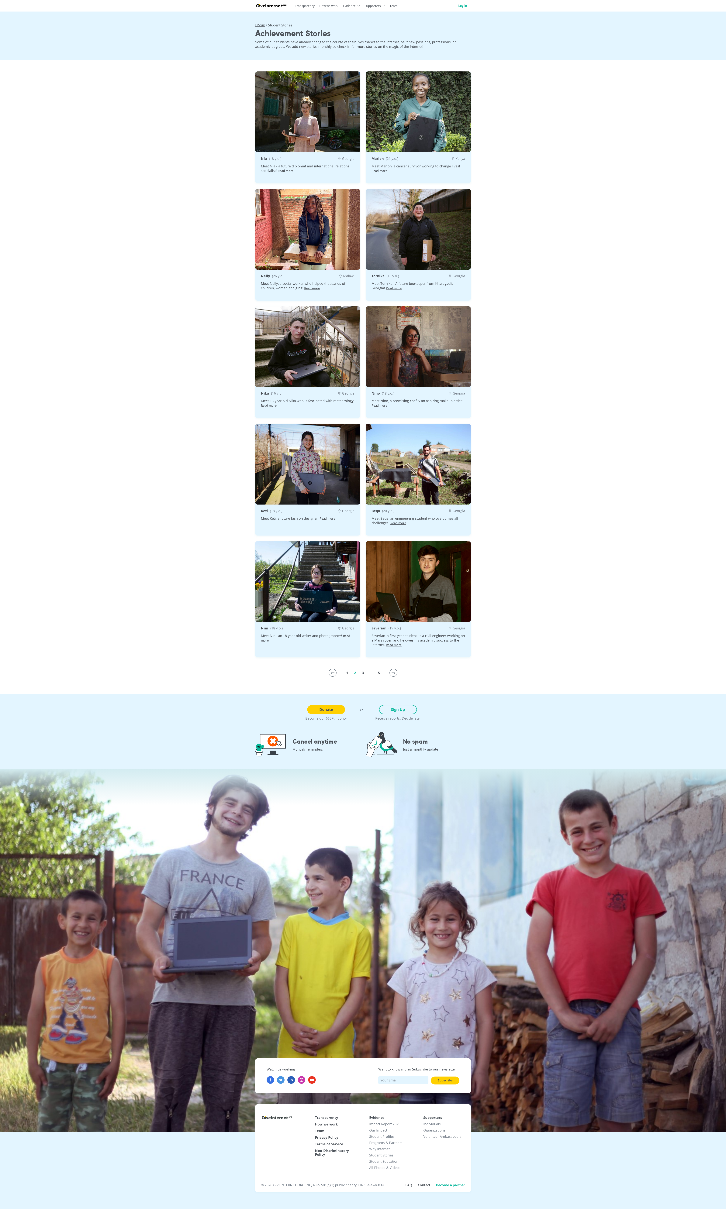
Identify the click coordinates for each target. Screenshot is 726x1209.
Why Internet (379, 1149)
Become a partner (450, 1185)
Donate (326, 709)
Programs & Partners (386, 1142)
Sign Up (398, 709)
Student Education (383, 1161)
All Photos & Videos (384, 1167)
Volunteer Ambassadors (442, 1136)
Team (319, 1131)
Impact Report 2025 (384, 1124)
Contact (424, 1185)
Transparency (326, 1117)
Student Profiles (382, 1136)
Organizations (434, 1130)
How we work (326, 1124)
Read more (285, 171)
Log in (462, 6)
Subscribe (445, 1080)
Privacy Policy (326, 1137)
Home (260, 25)
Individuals (432, 1124)
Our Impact (378, 1130)
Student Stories (381, 1155)
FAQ (408, 1185)
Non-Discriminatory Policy (332, 1152)
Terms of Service (329, 1144)
